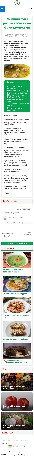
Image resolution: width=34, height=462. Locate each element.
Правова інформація (20, 440)
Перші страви (21, 34)
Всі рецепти (11, 34)
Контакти (6, 440)
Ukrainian (15, 446)
